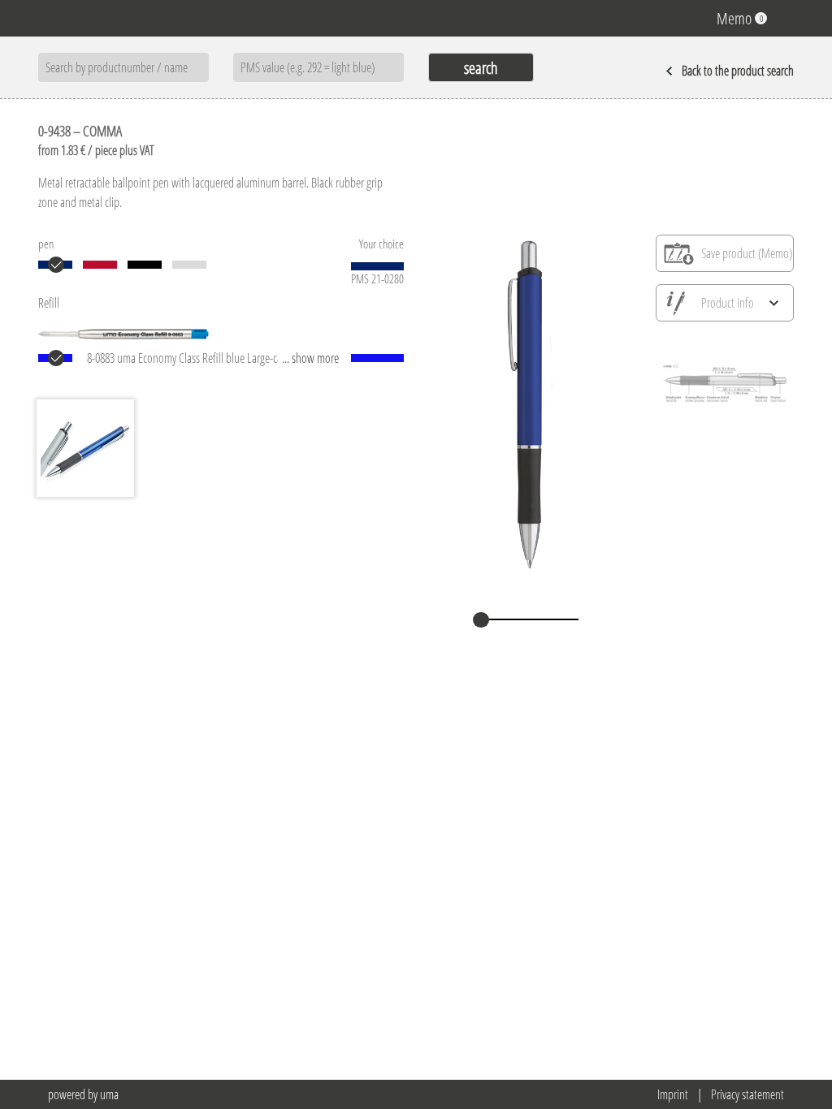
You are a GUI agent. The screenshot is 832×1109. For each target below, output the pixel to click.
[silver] (189, 265)
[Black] (145, 265)
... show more (310, 358)
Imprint (672, 1094)
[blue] (55, 265)
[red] (100, 265)
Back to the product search (738, 71)
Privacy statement (747, 1094)
